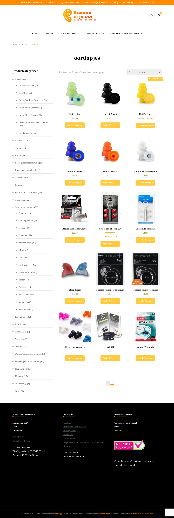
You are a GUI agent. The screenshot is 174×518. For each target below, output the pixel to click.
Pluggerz (19, 376)
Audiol (18, 155)
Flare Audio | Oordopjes (26, 192)
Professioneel (25, 265)
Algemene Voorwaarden (74, 426)
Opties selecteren (110, 215)
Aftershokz (20, 140)
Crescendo (20, 177)
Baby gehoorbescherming (27, 162)
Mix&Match (20, 331)
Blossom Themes (105, 514)
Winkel (49, 34)
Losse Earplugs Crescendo (31, 100)
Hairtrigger (58, 514)
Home (34, 34)
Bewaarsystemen (26, 85)
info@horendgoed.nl (22, 441)
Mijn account (94, 34)
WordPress (136, 514)
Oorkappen (24, 257)
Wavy (17, 391)
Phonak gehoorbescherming (28, 361)
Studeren (23, 287)
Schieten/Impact (26, 272)
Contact (67, 423)
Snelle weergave (75, 125)
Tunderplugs (20, 383)
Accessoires (20, 79)
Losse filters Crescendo (30, 107)
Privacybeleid (69, 430)
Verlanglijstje (70, 34)
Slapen (22, 279)
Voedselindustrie (26, 294)
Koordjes (23, 92)
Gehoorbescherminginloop (126, 34)
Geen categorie (22, 200)
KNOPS (19, 324)
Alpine (18, 148)
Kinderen (23, 235)
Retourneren (69, 438)
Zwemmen (24, 309)
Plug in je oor (21, 369)
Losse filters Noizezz (28, 115)
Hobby (22, 228)
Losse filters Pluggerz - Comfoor (34, 122)
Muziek (22, 250)
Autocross (23, 213)
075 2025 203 (18, 437)
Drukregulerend (26, 220)
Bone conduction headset (26, 170)
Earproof (19, 185)
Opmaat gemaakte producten (28, 354)
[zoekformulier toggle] (152, 15)
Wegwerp (23, 302)
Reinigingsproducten (28, 133)
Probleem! (68, 434)
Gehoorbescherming (24, 207)
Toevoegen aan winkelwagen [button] (75, 96)
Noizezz (19, 339)
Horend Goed (21, 317)
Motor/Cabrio (25, 242)
